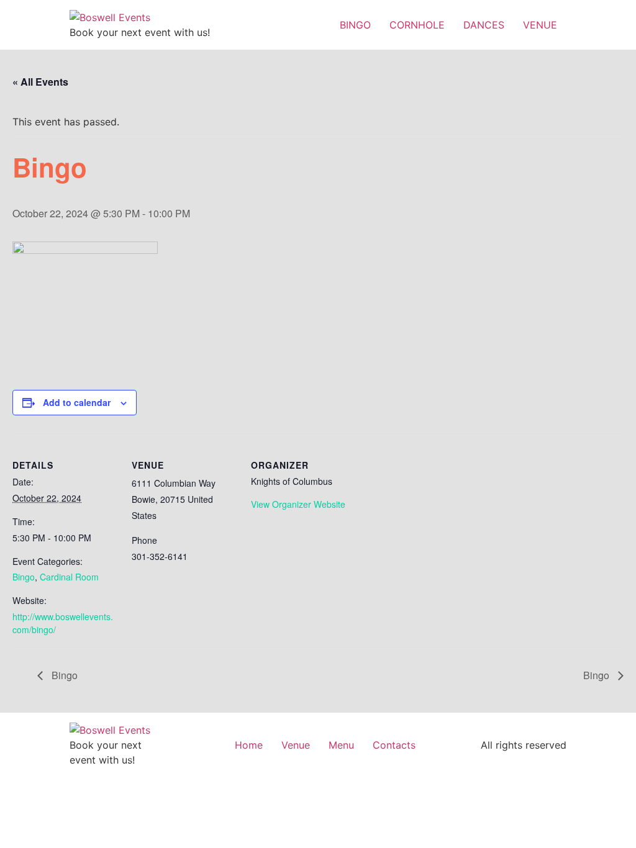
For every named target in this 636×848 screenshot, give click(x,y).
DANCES (483, 25)
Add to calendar (77, 402)
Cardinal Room (69, 577)
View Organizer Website (298, 504)
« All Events (40, 81)
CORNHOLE (417, 25)
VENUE (540, 25)
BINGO (355, 25)
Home (249, 745)
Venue (295, 745)
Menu (341, 745)
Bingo (23, 577)
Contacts (394, 745)
